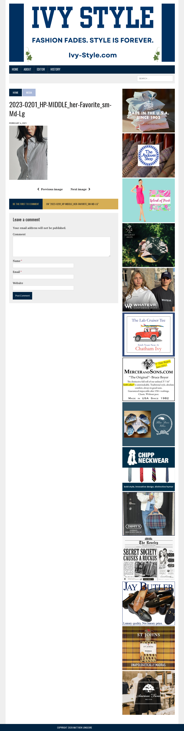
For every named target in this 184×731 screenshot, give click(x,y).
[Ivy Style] (92, 33)
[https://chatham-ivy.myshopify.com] (148, 354)
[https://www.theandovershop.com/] (148, 175)
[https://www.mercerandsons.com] (148, 399)
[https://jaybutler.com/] (148, 623)
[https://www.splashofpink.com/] (148, 220)
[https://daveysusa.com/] (148, 533)
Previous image (52, 189)
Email (16, 272)
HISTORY (55, 69)
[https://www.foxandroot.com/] (148, 265)
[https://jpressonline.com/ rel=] (148, 130)
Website (18, 283)
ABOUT (27, 69)
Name (17, 261)
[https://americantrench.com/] (148, 712)
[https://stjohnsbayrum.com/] (148, 668)
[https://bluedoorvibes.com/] (148, 444)
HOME (15, 69)
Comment (19, 234)
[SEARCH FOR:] (155, 78)
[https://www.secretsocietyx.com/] (148, 578)
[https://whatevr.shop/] (148, 309)
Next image (79, 189)
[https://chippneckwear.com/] (148, 489)
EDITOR (41, 69)
